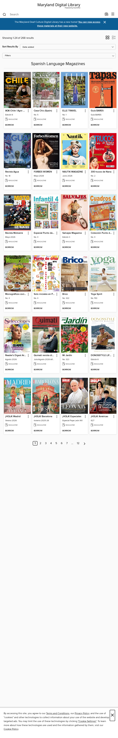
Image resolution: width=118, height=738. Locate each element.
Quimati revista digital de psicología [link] (44, 355)
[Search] (4, 14)
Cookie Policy (11, 729)
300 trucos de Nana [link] (101, 171)
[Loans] (106, 14)
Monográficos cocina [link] (16, 294)
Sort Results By (10, 46)
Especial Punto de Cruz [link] (44, 233)
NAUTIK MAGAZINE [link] (72, 171)
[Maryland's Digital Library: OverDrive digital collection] (59, 5)
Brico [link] (65, 294)
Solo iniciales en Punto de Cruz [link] (44, 294)
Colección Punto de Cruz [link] (101, 233)
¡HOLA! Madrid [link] (13, 416)
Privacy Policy (82, 713)
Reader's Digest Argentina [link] (16, 355)
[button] (107, 38)
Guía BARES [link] (97, 110)
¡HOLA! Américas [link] (99, 416)
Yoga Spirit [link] (96, 294)
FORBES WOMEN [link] (43, 171)
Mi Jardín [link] (67, 355)
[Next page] (85, 443)
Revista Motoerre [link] (14, 233)
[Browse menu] (113, 14)
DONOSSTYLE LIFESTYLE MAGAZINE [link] (101, 355)
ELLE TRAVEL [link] (69, 110)
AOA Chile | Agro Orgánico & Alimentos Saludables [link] (16, 110)
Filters (8, 55)
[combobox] (52, 14)
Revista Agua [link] (12, 171)
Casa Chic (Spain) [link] (43, 110)
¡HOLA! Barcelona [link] (43, 416)
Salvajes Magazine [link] (72, 233)
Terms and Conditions (57, 713)
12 (78, 443)
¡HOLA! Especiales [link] (71, 416)
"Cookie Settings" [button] (87, 721)
